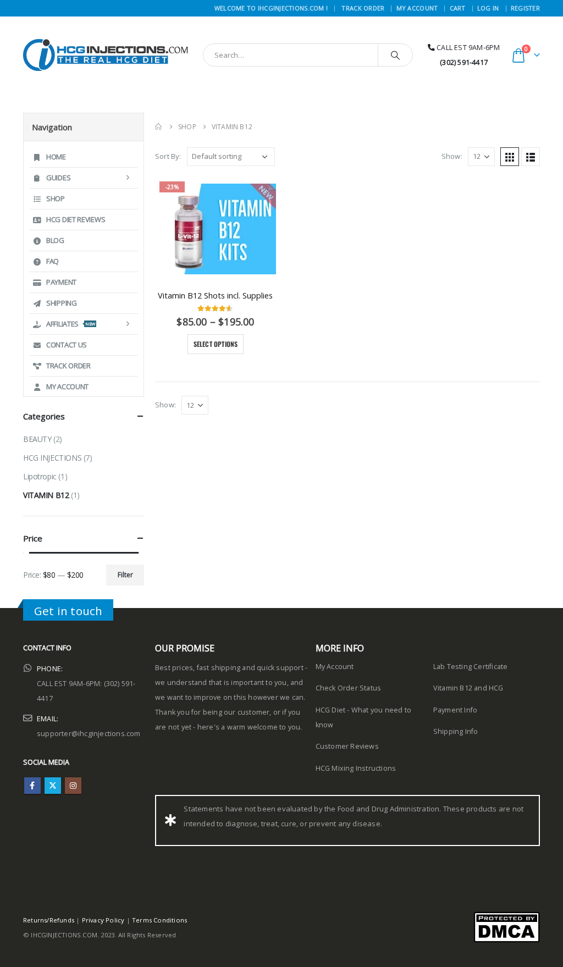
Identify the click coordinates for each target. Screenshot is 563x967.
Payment (61, 282)
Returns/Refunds (48, 920)
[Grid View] (509, 156)
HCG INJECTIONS (52, 457)
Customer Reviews (347, 746)
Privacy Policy (103, 920)
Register (525, 8)
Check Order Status (349, 688)
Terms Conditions (159, 920)
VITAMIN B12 (46, 495)
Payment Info (455, 710)
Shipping (61, 303)
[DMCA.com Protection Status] (506, 926)
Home (56, 157)
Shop (55, 198)
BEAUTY (37, 439)
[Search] (395, 55)
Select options (216, 344)
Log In (488, 8)
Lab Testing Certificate (470, 666)
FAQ (52, 261)
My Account (417, 8)
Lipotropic (40, 476)
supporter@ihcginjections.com (89, 733)
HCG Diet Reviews (75, 219)
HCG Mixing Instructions (356, 768)
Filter (125, 574)
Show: (451, 156)
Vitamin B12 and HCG (468, 688)
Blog (55, 240)
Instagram (73, 785)
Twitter (53, 785)
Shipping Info (455, 731)
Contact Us (66, 345)
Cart (458, 8)
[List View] (530, 156)
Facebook (32, 785)
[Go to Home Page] (159, 126)
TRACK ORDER (362, 8)
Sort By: (168, 156)
